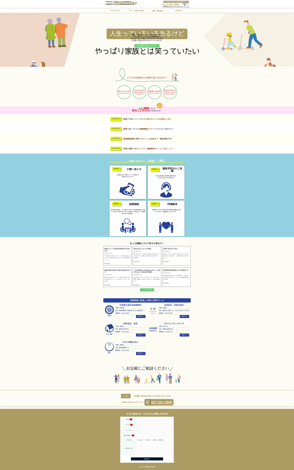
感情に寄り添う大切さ (170, 249)
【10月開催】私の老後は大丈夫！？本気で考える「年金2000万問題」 (147, 271)
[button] (115, 119)
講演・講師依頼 (158, 11)
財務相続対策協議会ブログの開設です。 (176, 270)
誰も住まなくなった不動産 (142, 249)
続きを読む (107, 263)
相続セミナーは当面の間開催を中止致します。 (117, 249)
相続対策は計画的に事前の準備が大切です (117, 271)
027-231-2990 (161, 402)
